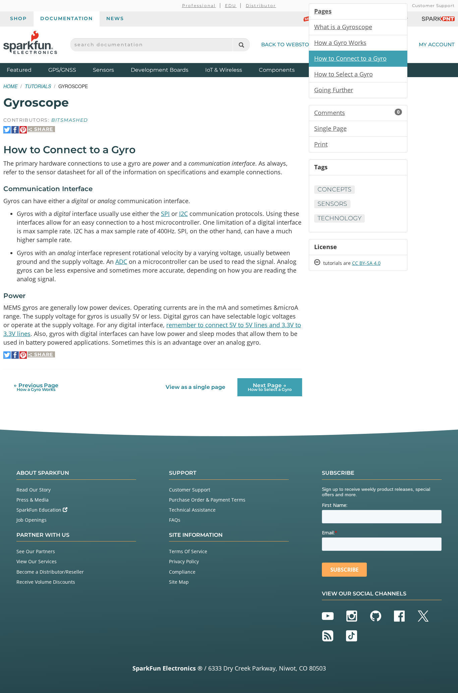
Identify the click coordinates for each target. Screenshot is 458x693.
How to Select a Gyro (343, 74)
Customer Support (433, 5)
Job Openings (31, 520)
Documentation (66, 18)
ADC (121, 261)
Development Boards (159, 70)
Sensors (103, 70)
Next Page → (270, 387)
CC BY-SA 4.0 (366, 263)
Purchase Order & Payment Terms (207, 500)
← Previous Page (36, 387)
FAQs (174, 520)
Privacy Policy (184, 561)
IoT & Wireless (223, 70)
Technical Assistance (192, 510)
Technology (339, 218)
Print (321, 144)
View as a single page (195, 387)
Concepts (334, 189)
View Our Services (36, 561)
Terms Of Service (188, 551)
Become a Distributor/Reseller (50, 572)
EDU (231, 5)
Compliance (182, 572)
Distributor (261, 5)
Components (277, 70)
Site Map (179, 582)
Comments (357, 113)
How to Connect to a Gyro (350, 58)
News (115, 18)
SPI (165, 214)
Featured (26, 69)
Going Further (333, 90)
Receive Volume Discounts (45, 582)
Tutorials (38, 86)
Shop (18, 18)
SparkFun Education (39, 510)
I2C (183, 214)
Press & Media (32, 500)
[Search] (241, 44)
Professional (199, 5)
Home (10, 86)
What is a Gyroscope (343, 27)
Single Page (330, 128)
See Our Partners (35, 551)
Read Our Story (33, 489)
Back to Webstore (288, 44)
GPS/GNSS (62, 70)
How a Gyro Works (340, 43)
